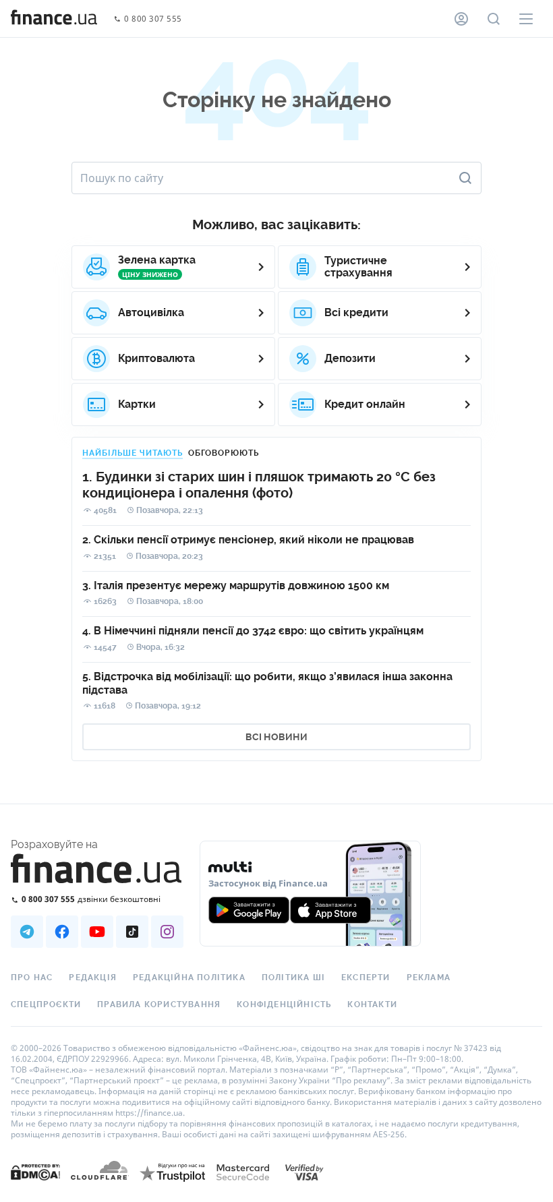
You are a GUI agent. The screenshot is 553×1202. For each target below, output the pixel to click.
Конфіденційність (284, 1004)
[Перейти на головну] (54, 19)
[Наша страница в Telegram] (27, 931)
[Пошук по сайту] (493, 19)
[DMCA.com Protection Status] (35, 1185)
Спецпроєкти (46, 1004)
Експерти (365, 977)
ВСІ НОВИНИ (276, 736)
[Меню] (526, 19)
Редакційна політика (189, 977)
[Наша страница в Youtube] (97, 931)
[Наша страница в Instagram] (167, 931)
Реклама (428, 977)
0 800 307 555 (153, 19)
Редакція (93, 977)
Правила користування (159, 1004)
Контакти (372, 1004)
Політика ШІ (293, 977)
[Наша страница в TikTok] (132, 931)
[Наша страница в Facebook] (62, 931)
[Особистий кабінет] (461, 19)
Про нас (32, 977)
